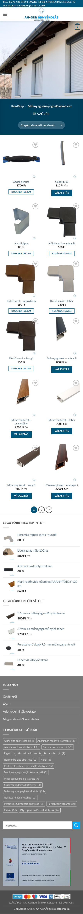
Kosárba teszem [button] (21, 192)
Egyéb (9, 753)
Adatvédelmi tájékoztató (19, 711)
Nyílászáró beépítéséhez (20, 797)
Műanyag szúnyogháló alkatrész (24, 791)
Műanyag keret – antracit (62, 358)
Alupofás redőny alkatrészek (21, 747)
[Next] (49, 509)
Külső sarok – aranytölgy (21, 301)
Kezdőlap (17, 106)
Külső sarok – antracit (62, 243)
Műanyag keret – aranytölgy (21, 421)
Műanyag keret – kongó (21, 485)
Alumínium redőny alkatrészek (56, 740)
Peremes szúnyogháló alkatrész (24, 803)
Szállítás (15, 902)
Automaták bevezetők (58, 747)
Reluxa (10, 810)
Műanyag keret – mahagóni (62, 485)
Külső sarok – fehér (61, 301)
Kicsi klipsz (21, 243)
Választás (62, 192)
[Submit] (76, 825)
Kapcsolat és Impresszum (40, 902)
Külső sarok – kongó (21, 358)
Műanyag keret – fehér (61, 420)
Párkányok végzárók (62, 803)
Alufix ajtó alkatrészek (19, 740)
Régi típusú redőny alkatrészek (39, 810)
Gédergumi (62, 181)
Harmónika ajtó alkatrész (20, 759)
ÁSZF (6, 704)
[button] (5, 14)
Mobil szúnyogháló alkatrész (21, 778)
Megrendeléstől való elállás (21, 719)
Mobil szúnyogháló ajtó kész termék (25, 772)
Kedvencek (66, 902)
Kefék (46, 759)
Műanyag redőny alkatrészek (23, 784)
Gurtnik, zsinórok (29, 753)
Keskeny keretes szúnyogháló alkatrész (28, 766)
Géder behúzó (21, 181)
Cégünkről (10, 696)
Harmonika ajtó (54, 753)
